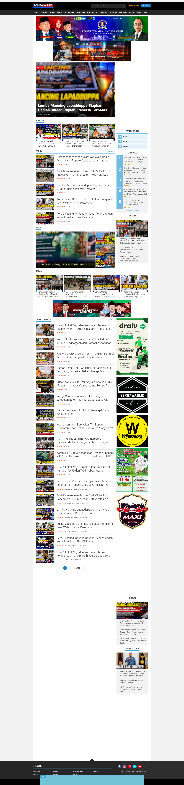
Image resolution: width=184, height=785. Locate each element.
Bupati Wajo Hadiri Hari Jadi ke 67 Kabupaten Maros (132, 681)
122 (78, 568)
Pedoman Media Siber (139, 771)
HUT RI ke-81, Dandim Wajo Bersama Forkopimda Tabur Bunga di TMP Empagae (82, 440)
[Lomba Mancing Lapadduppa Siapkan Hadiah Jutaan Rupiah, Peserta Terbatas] (45, 514)
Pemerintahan (92, 12)
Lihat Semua (111, 151)
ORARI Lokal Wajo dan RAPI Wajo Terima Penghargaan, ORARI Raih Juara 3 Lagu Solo (135, 181)
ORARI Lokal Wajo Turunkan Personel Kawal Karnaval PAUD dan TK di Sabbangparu (83, 468)
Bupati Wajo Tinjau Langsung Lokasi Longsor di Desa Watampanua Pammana (72, 107)
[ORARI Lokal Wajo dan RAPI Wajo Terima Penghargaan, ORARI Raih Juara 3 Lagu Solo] (45, 556)
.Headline (44, 12)
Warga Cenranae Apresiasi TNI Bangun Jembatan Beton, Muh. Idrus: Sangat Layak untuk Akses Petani (135, 159)
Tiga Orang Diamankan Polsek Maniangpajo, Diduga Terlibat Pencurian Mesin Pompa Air (135, 170)
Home (36, 12)
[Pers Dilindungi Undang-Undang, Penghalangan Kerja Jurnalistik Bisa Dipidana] (45, 542)
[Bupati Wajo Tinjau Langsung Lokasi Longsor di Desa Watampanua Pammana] (45, 528)
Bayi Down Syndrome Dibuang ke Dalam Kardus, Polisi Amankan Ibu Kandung (133, 641)
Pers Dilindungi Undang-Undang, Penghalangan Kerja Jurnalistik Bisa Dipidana (85, 215)
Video (145, 12)
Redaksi (128, 771)
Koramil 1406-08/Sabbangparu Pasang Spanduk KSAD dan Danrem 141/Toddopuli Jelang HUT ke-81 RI (81, 264)
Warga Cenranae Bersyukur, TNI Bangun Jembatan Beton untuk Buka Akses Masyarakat (135, 192)
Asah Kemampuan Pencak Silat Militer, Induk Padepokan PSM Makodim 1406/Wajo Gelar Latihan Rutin (83, 174)
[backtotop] (92, 761)
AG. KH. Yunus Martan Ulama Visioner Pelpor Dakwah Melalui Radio (131, 689)
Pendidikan (104, 12)
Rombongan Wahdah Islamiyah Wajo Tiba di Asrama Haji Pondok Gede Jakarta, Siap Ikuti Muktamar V (83, 160)
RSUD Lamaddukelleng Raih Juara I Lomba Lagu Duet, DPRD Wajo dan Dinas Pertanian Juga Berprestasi (134, 202)
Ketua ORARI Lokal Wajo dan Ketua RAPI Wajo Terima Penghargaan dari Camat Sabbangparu (75, 143)
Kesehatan (81, 12)
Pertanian (123, 12)
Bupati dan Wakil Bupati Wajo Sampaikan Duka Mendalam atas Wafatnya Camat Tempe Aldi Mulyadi (85, 385)
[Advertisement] (132, 96)
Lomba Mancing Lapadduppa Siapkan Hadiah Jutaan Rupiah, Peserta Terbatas (84, 187)
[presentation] (109, 67)
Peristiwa (113, 12)
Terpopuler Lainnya (132, 210)
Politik (131, 12)
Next (84, 568)
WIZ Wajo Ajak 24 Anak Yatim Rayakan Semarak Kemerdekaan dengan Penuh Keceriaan (85, 355)
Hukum (59, 12)
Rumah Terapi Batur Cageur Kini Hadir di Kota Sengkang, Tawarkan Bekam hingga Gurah (101, 143)
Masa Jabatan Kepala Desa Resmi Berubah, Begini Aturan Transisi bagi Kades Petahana (133, 632)
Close (43, 776)
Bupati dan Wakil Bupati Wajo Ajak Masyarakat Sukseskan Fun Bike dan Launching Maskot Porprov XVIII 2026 (133, 673)
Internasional (70, 12)
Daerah (52, 12)
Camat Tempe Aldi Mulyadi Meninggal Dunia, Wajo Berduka (46, 143)
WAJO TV (145, 6)
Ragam (139, 12)
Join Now (121, 771)
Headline (36, 771)
